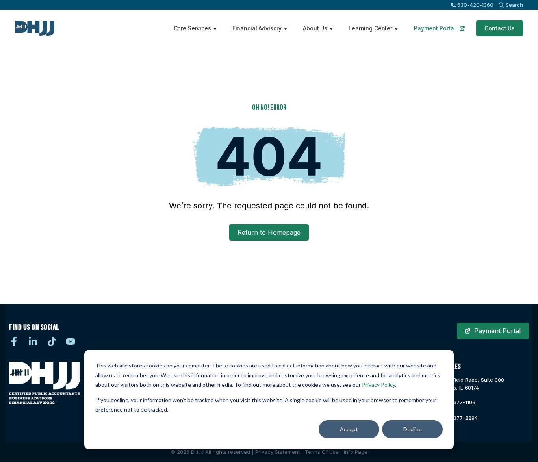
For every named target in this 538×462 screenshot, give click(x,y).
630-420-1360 (474, 5)
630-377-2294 (459, 418)
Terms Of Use (322, 452)
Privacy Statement (277, 452)
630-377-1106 (457, 402)
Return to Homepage (269, 232)
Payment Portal (435, 28)
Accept (349, 429)
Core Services (192, 28)
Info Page (355, 452)
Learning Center (370, 28)
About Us (315, 28)
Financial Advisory (257, 28)
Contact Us (499, 28)
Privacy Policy (378, 384)
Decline (412, 429)
